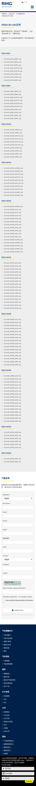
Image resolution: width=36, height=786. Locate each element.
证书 (5, 725)
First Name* (6, 503)
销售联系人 (7, 750)
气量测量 (7, 661)
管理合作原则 (8, 721)
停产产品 (7, 686)
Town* (5, 547)
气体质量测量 (8, 664)
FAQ (5, 702)
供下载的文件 (20, 14)
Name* (5, 512)
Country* (6, 556)
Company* (6, 564)
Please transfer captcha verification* (14, 588)
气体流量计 (7, 635)
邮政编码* (6, 538)
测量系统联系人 (9, 744)
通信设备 (7, 648)
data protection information (24, 600)
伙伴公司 (7, 731)
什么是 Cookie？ (7, 765)
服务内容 (7, 677)
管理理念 (7, 712)
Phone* (5, 521)
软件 (5, 651)
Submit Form (18, 610)
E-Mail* (5, 573)
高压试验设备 (8, 683)
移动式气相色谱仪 (9, 680)
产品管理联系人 (9, 741)
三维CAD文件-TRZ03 (7, 16)
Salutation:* (6, 495)
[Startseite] (8, 7)
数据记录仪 (7, 645)
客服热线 (7, 673)
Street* (5, 530)
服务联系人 (7, 747)
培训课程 (7, 696)
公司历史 (7, 715)
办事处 (6, 728)
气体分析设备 (8, 638)
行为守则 (7, 718)
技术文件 (11, 14)
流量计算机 (7, 641)
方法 (5, 699)
